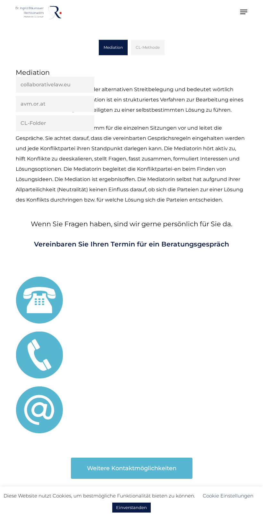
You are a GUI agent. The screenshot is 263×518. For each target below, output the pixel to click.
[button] (243, 12)
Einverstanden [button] (131, 507)
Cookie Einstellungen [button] (228, 496)
